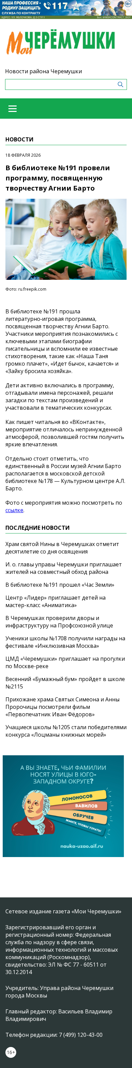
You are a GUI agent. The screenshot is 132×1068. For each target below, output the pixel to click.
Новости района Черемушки (43, 71)
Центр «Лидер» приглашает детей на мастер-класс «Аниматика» (55, 601)
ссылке (14, 510)
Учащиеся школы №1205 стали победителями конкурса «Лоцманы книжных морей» (66, 730)
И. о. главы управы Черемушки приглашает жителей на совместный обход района (63, 568)
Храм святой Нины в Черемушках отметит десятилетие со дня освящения (62, 547)
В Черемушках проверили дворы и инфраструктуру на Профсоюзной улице (59, 621)
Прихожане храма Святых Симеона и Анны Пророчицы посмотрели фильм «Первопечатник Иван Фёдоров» (62, 707)
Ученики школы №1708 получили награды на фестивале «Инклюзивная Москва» (65, 642)
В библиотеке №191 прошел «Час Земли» (59, 584)
